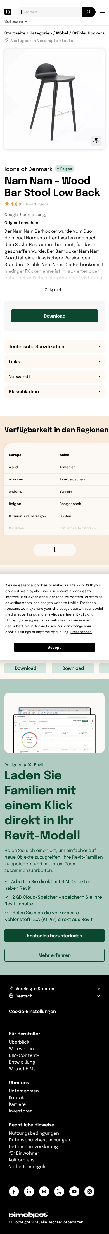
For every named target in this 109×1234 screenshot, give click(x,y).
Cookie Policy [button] (45, 626)
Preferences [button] (81, 632)
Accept (54, 647)
